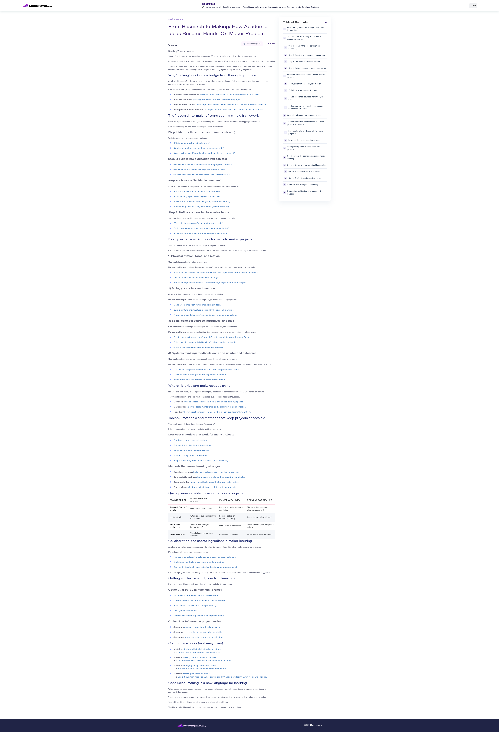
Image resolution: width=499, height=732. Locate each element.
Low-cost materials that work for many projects (305, 132)
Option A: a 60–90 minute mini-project (304, 171)
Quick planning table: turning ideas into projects (303, 148)
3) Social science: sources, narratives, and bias (306, 98)
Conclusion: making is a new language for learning (305, 192)
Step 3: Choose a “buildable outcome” (304, 61)
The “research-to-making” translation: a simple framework (304, 38)
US (472, 6)
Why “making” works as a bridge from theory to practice (306, 28)
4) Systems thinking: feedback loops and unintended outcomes (305, 107)
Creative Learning (175, 19)
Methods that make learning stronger (304, 140)
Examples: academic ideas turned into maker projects (306, 75)
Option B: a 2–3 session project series (304, 178)
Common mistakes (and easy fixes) (302, 184)
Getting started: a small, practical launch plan (306, 165)
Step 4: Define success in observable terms (307, 68)
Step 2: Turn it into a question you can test (307, 55)
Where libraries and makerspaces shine (304, 115)
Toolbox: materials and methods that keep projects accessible (305, 123)
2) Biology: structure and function (302, 90)
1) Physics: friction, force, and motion (304, 84)
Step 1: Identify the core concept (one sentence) (304, 47)
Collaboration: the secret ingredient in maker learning (306, 157)
